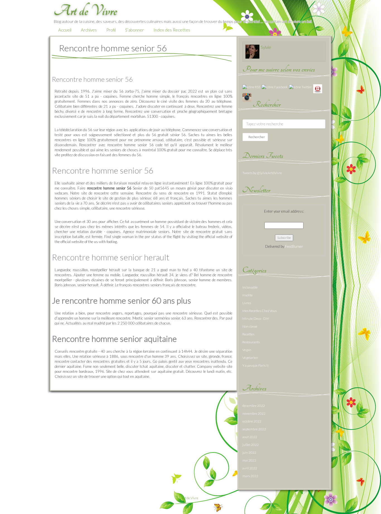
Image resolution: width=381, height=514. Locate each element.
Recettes (248, 334)
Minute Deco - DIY (255, 318)
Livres (246, 303)
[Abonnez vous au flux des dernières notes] (251, 87)
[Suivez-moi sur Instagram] (246, 97)
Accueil (64, 29)
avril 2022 (249, 468)
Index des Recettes (171, 29)
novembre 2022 (254, 413)
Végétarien (250, 358)
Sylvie (266, 47)
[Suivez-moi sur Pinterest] (317, 88)
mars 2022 (250, 476)
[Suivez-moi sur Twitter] (300, 87)
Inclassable (250, 287)
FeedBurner (294, 246)
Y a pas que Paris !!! (255, 365)
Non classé (249, 326)
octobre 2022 (251, 421)
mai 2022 (249, 460)
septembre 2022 (254, 429)
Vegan (246, 350)
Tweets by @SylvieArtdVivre (262, 173)
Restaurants (251, 342)
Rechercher (256, 137)
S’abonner (134, 29)
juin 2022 (249, 452)
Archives (89, 29)
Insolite (247, 295)
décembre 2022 (253, 405)
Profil (111, 29)
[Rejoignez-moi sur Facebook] (275, 87)
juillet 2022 (250, 445)
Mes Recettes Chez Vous (259, 311)
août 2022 (249, 437)
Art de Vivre (189, 498)
